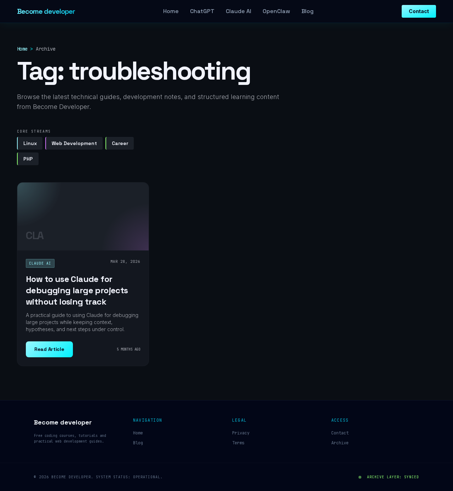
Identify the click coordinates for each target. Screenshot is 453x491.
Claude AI (238, 11)
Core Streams (34, 131)
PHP (28, 159)
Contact (419, 11)
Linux (30, 143)
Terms (238, 443)
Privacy (241, 433)
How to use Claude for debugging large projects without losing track (77, 290)
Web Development (74, 143)
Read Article (49, 349)
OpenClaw (276, 11)
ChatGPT (202, 11)
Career (120, 143)
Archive (340, 443)
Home (171, 11)
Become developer (46, 11)
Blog (308, 11)
